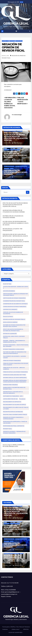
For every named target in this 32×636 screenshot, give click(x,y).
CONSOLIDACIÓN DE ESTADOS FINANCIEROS (14, 306)
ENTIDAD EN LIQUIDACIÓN (10, 333)
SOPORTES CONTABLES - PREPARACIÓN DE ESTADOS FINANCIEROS (14, 432)
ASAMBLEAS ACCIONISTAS (9, 166)
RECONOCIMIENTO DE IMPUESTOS (12, 401)
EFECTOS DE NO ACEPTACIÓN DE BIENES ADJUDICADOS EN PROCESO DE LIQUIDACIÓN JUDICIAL (16, 136)
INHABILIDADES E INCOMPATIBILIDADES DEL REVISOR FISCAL (14, 388)
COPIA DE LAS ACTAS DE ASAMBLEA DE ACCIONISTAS (13, 313)
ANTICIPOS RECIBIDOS (9, 291)
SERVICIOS (26, 629)
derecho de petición (8, 316)
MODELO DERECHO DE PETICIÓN (17, 456)
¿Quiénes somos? (15, 629)
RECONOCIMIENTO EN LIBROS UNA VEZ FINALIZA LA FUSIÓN (15, 408)
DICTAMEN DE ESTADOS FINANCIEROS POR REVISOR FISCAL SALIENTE (14, 325)
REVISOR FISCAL (7, 428)
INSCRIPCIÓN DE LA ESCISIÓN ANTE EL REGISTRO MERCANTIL (13, 392)
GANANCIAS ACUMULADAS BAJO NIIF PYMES (14, 374)
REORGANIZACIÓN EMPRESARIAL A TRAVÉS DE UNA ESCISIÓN (15, 422)
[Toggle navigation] (16, 31)
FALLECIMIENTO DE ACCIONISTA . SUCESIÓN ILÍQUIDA (14, 357)
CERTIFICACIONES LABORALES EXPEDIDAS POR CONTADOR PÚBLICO (15, 294)
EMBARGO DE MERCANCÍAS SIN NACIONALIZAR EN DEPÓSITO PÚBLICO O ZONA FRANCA (15, 254)
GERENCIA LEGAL (16, 23)
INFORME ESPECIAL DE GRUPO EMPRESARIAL (15, 377)
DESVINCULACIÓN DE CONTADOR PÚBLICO (14, 319)
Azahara (5, 450)
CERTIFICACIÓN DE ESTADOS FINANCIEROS (14, 298)
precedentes (22, 399)
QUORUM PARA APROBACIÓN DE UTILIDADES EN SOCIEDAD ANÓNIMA (15, 154)
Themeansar (27, 626)
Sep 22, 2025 (8, 517)
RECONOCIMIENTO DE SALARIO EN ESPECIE (14, 404)
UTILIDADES (17, 149)
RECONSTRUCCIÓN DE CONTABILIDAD (13, 411)
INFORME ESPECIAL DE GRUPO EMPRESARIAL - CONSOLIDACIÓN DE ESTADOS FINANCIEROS (15, 381)
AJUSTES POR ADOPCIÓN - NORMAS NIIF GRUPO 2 (15, 287)
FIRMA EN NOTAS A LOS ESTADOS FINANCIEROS (15, 372)
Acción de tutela (7, 283)
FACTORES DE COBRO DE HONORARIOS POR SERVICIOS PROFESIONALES (14, 352)
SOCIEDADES (6, 149)
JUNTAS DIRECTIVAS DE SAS (10, 399)
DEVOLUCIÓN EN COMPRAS (10, 322)
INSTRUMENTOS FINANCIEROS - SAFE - (13, 396)
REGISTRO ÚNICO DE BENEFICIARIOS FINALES (15, 414)
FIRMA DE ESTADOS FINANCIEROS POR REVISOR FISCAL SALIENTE (15, 364)
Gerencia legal (17, 114)
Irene (4, 456)
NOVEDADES (19, 130)
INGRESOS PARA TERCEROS (10, 384)
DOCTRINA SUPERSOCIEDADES (10, 130)
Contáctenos (5, 629)
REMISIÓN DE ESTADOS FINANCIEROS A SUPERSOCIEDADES (13, 418)
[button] (29, 31)
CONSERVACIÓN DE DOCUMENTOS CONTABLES (15, 303)
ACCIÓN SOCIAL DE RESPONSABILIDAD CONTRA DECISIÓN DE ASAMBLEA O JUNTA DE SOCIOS (15, 223)
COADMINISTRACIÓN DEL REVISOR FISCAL (14, 301)
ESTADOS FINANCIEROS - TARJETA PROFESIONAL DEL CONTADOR (15, 345)
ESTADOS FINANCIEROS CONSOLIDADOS (13, 349)
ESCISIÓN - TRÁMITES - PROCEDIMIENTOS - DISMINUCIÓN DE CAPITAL (14, 341)
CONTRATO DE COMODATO (10, 309)
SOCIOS (11, 149)
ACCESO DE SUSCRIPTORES (15, 632)
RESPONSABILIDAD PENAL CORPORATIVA (13, 426)
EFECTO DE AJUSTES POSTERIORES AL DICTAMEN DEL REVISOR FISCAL (13, 330)
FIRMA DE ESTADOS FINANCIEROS (12, 360)
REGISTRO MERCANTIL (14, 553)
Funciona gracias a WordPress (9, 626)
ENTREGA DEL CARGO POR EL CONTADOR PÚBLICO (14, 337)
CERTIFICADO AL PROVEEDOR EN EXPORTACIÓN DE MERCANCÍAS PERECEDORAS (13, 247)
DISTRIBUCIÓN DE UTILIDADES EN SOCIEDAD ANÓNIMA (15, 172)
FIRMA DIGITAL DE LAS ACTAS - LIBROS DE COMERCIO (14, 368)
